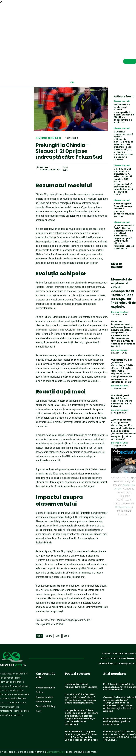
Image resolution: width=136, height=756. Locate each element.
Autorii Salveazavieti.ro (50, 168)
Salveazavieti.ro (56, 752)
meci (58, 636)
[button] (125, 19)
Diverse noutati (48, 138)
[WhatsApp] (95, 168)
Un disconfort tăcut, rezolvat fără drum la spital (81, 685)
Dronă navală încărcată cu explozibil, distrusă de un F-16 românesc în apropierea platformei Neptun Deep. (80, 698)
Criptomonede (123, 507)
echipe (49, 636)
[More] (104, 168)
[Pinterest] (87, 168)
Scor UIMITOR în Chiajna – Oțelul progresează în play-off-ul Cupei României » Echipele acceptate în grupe (81, 735)
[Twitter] (79, 168)
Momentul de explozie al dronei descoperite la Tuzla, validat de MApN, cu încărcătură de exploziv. (124, 113)
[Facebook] (71, 168)
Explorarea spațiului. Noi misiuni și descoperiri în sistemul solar (117, 721)
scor (66, 636)
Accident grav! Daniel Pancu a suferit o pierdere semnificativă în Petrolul (124, 210)
